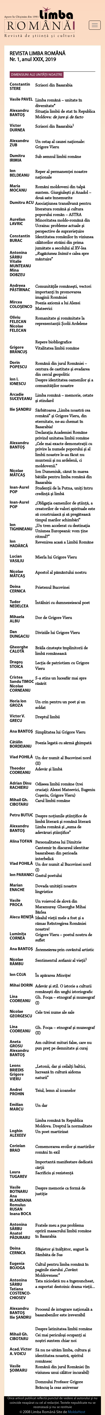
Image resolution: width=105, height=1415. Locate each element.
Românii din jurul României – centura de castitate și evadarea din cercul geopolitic (62, 369)
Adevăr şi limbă (48, 769)
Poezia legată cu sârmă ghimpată (63, 743)
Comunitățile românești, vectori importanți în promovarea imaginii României (63, 292)
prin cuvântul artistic (64, 950)
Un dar (41, 1106)
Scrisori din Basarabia (53, 85)
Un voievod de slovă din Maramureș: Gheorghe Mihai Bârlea (60, 907)
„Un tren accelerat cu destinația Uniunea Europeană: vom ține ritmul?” (62, 531)
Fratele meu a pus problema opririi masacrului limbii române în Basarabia (63, 1231)
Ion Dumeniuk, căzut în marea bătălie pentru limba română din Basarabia (63, 477)
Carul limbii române (52, 801)
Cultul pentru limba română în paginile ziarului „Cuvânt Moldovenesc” (62, 1270)
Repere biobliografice (53, 342)
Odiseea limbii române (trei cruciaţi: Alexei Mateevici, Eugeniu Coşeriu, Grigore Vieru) (65, 790)
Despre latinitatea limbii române (63, 1329)
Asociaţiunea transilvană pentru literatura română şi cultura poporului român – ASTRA (63, 209)
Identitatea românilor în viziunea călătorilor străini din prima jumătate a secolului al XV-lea (64, 242)
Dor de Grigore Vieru (53, 618)
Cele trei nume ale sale (54, 1012)
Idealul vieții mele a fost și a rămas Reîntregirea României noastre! (60, 923)
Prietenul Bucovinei (52, 587)
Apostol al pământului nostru (60, 572)
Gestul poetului (48, 876)
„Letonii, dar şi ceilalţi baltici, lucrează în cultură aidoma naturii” (60, 1072)
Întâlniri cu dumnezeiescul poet (62, 603)
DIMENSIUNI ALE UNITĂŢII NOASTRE (36, 75)
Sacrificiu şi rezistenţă (54, 1173)
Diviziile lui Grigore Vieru (57, 633)
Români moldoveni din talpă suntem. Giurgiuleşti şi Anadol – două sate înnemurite (63, 192)
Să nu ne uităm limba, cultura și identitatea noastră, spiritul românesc (62, 1356)
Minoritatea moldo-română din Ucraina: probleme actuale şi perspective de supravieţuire (62, 226)
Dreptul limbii (47, 717)
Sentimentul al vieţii (61, 960)
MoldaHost (76, 1412)
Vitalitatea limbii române (57, 348)
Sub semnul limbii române (58, 157)
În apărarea (52, 975)
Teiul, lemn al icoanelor (55, 1091)
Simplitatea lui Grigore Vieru (60, 732)
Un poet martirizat (51, 1132)
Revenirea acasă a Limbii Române (64, 542)
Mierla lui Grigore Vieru (56, 557)
